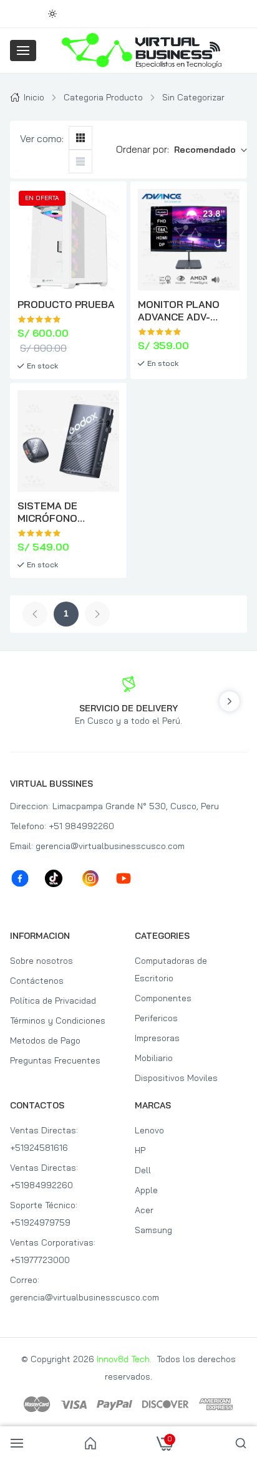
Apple (146, 1190)
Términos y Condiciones (57, 1020)
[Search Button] (241, 1443)
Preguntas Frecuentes (55, 1060)
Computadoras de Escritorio (171, 969)
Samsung (153, 1230)
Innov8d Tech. (124, 1359)
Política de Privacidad (53, 1000)
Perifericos (156, 1018)
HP (140, 1150)
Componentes (163, 998)
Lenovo (149, 1130)
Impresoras (157, 1038)
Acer (144, 1210)
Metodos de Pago (45, 1040)
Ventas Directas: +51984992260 (44, 1176)
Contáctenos (37, 980)
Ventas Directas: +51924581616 (44, 1139)
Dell (143, 1170)
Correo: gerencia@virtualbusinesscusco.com (66, 1288)
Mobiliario (154, 1058)
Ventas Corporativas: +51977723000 (52, 1251)
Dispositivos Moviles (176, 1077)
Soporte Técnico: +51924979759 (43, 1213)
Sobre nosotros (41, 960)
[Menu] (23, 50)
